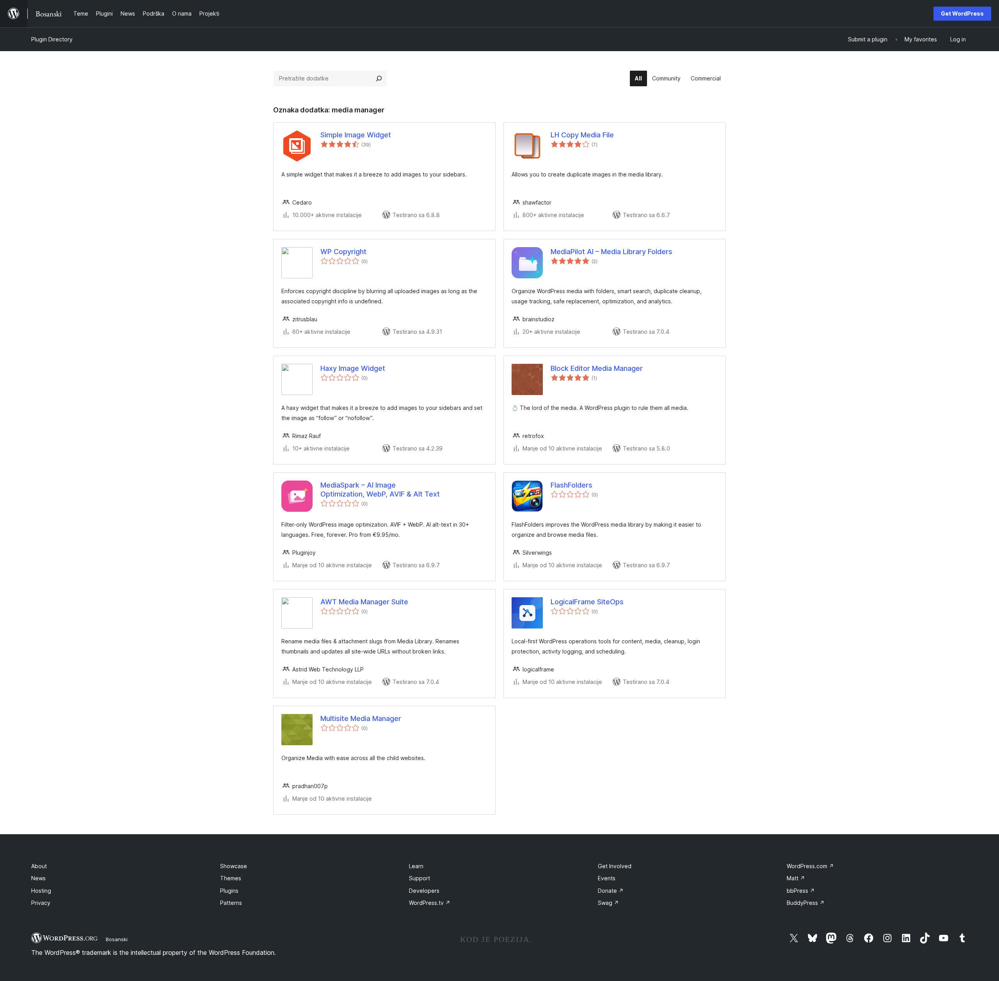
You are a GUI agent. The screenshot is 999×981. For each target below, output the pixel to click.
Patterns (231, 902)
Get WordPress (962, 13)
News (38, 878)
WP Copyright (343, 251)
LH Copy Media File (582, 135)
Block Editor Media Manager (597, 368)
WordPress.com (810, 866)
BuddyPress (806, 902)
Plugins (229, 890)
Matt (796, 878)
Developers (424, 890)
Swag (608, 902)
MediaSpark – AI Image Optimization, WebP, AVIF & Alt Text (380, 489)
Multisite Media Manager (360, 718)
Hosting (41, 890)
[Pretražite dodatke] (379, 78)
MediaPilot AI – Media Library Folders (611, 251)
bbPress (801, 890)
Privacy (40, 902)
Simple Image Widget (355, 135)
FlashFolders (571, 485)
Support (419, 878)
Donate (611, 890)
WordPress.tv (429, 902)
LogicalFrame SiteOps (587, 602)
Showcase (233, 866)
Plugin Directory (52, 39)
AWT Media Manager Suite (364, 602)
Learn (416, 866)
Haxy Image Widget (352, 368)
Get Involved (614, 866)
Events (606, 878)
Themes (230, 878)
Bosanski (117, 939)
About (39, 866)
